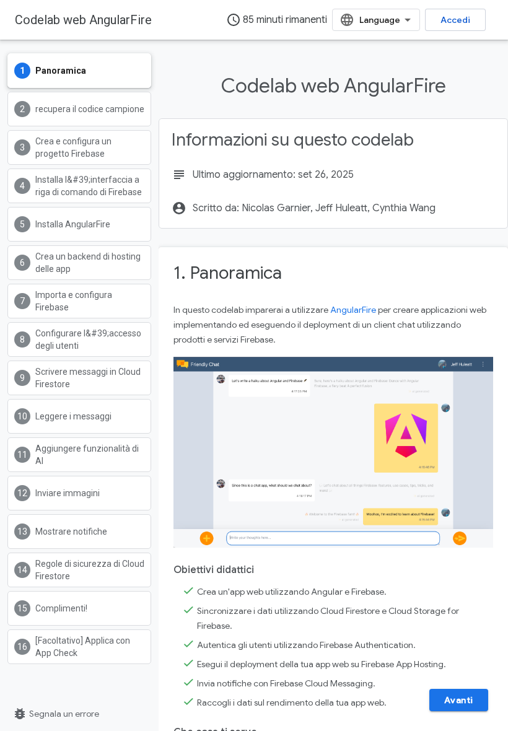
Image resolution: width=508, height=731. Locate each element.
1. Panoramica (227, 273)
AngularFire (353, 309)
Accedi (455, 19)
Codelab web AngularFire (83, 19)
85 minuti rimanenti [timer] (276, 19)
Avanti (458, 700)
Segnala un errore (55, 713)
